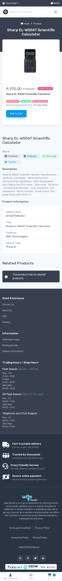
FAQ (4, 316)
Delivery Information (13, 351)
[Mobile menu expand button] (56, 12)
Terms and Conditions (20, 528)
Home (56, 3)
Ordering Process (11, 339)
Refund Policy (40, 537)
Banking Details (10, 345)
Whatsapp (51, 156)
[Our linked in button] (43, 558)
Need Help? (12, 3)
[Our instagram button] (20, 558)
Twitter (12, 162)
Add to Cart (16, 113)
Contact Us (8, 304)
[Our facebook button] (28, 558)
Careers (6, 322)
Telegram (32, 156)
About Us (7, 310)
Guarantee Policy (20, 537)
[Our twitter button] (35, 558)
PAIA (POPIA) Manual (29, 547)
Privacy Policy (42, 528)
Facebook (13, 156)
